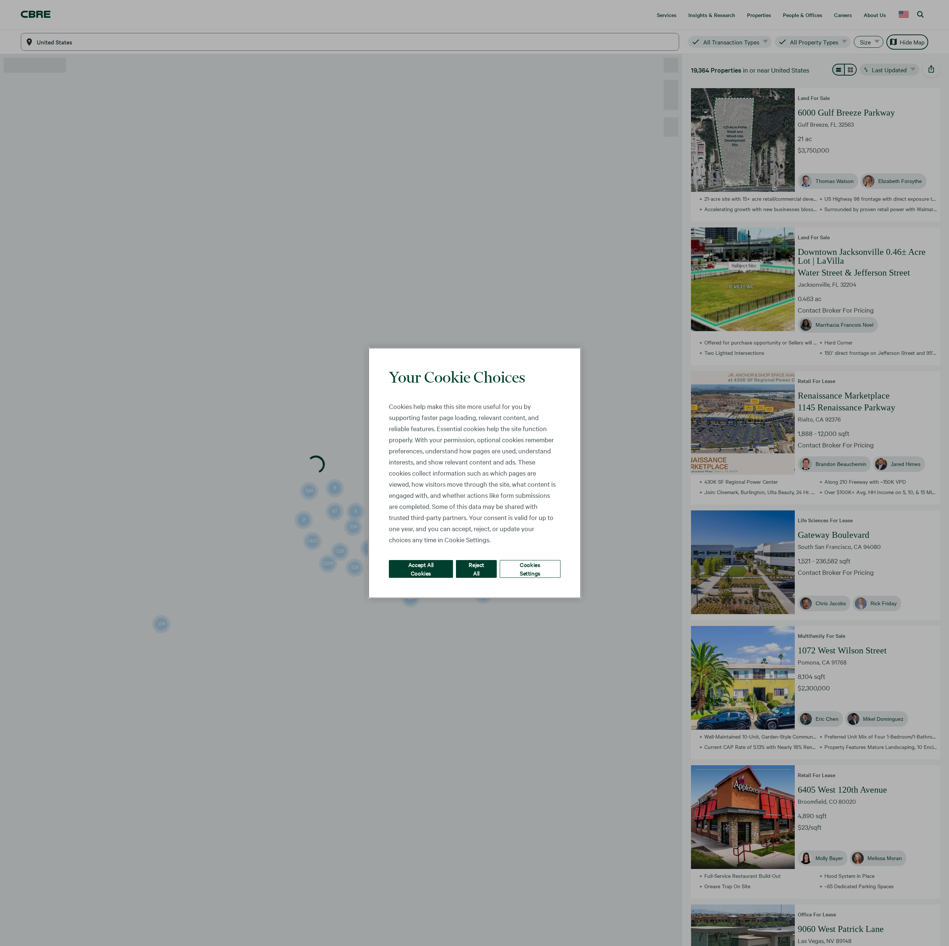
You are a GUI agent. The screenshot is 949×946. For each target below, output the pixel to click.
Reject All (476, 568)
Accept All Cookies (421, 568)
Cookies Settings (530, 568)
